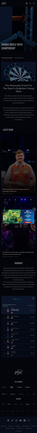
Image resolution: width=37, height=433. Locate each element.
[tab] (34, 209)
